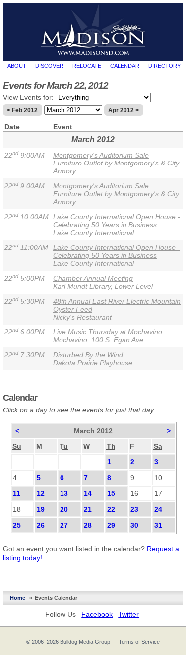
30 (134, 525)
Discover (49, 66)
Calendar (124, 66)
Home (17, 598)
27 (64, 525)
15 (111, 493)
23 (134, 509)
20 (64, 509)
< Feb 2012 (22, 110)
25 (17, 525)
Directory (164, 66)
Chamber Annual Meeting (93, 278)
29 (111, 525)
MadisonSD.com (93, 29)
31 (158, 525)
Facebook (97, 614)
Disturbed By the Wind (88, 355)
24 (158, 509)
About (16, 66)
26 (41, 525)
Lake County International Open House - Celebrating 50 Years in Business (116, 221)
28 (88, 525)
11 (16, 493)
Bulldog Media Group (85, 642)
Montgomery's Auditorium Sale (101, 155)
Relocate (86, 66)
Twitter (128, 614)
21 (88, 509)
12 (41, 493)
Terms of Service (139, 642)
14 (88, 493)
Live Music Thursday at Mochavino (107, 332)
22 (111, 509)
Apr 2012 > (123, 110)
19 (41, 509)
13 (64, 493)
